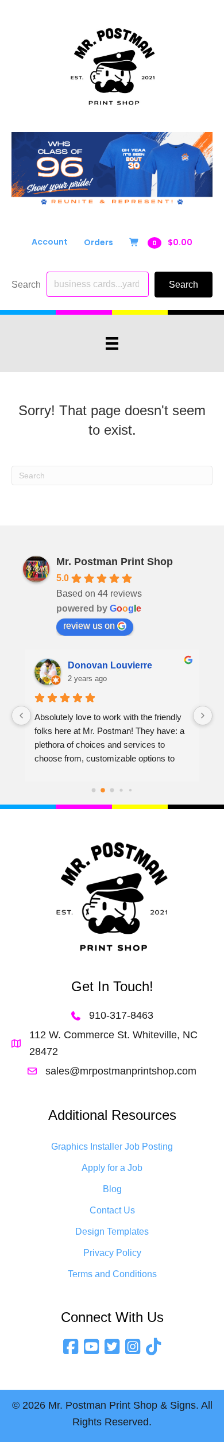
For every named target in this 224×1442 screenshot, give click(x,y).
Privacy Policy (112, 1253)
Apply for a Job (112, 1168)
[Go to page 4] (130, 789)
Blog (112, 1189)
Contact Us (112, 1210)
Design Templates (112, 1231)
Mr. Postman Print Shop (114, 561)
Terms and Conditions (112, 1274)
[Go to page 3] (120, 789)
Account (50, 242)
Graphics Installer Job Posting (112, 1146)
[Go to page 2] (112, 790)
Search (26, 284)
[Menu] (112, 343)
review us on (89, 626)
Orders (98, 242)
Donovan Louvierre (110, 665)
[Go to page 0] (94, 790)
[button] (184, 284)
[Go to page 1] (103, 790)
